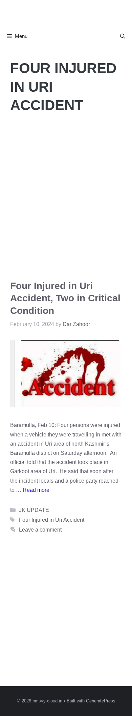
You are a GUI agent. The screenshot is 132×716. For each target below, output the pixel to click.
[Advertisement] (66, 197)
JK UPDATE (34, 510)
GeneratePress (100, 700)
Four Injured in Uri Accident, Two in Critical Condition (65, 298)
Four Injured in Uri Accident (51, 520)
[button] (122, 36)
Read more (36, 490)
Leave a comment (40, 530)
